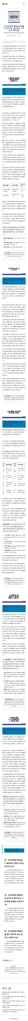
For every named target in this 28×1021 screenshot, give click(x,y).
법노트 (5, 4)
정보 (14, 965)
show (10, 960)
